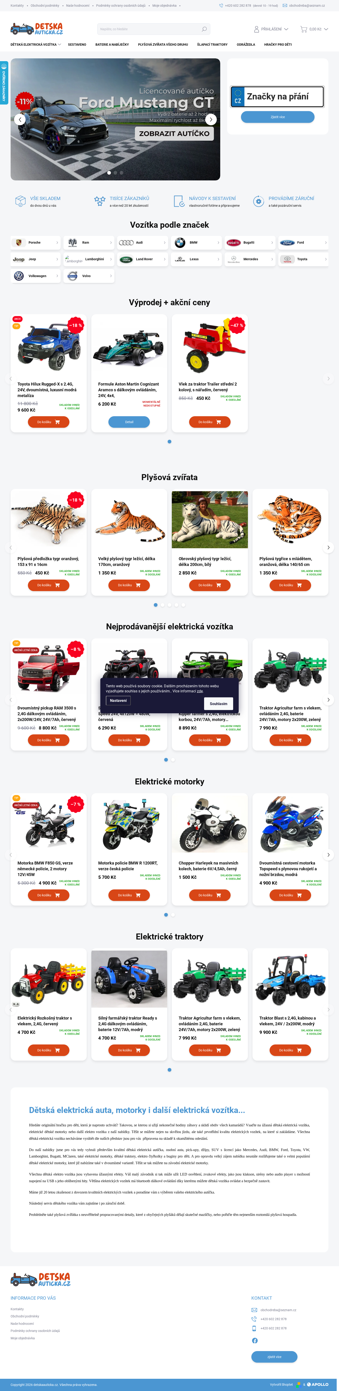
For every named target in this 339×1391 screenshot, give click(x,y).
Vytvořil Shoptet (281, 1384)
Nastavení (118, 700)
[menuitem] (36, 44)
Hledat (204, 29)
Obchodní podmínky (45, 5)
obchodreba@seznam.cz (278, 1310)
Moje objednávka (164, 5)
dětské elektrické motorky (47, 1163)
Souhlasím (218, 703)
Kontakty (17, 5)
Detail (129, 422)
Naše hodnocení (77, 5)
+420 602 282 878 (274, 1319)
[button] (19, 119)
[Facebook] (254, 1339)
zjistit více (274, 1357)
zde (200, 691)
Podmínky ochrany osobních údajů (121, 5)
